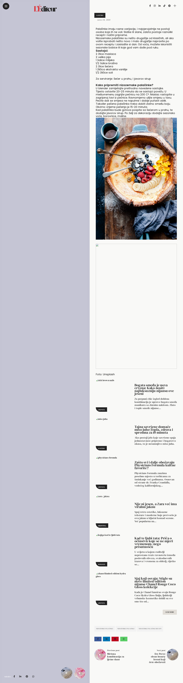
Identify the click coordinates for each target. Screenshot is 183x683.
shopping (102, 526)
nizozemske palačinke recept (150, 629)
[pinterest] (27, 676)
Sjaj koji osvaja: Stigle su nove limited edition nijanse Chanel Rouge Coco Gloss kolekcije (155, 582)
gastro (100, 15)
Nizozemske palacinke (126, 629)
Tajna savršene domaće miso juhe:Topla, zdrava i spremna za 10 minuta (154, 429)
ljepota (101, 410)
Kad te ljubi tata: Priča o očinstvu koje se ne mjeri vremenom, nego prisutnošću (154, 542)
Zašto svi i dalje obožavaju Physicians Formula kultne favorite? (155, 465)
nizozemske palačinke (104, 629)
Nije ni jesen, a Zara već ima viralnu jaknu (156, 505)
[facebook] (14, 676)
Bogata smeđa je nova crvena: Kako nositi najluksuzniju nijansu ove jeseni (154, 389)
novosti (101, 564)
